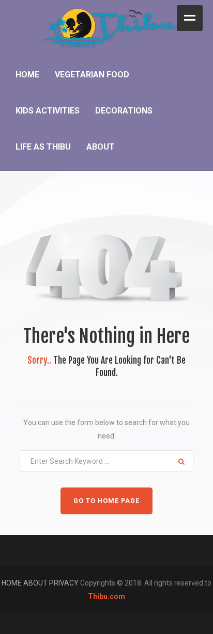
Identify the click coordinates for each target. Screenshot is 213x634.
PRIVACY (64, 583)
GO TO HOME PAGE (106, 501)
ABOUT (36, 583)
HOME (12, 583)
